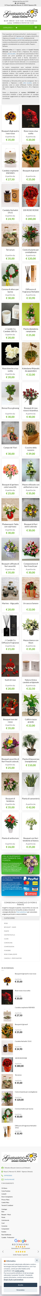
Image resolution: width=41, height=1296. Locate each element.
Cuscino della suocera (31, 448)
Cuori (6, 939)
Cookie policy (5, 1202)
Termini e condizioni (7, 1205)
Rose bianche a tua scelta (10, 369)
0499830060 (8, 1175)
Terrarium (10, 249)
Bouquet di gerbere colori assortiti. (10, 485)
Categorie (9, 918)
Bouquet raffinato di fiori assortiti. (10, 564)
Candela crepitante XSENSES (10, 171)
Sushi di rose (10, 680)
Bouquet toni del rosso (10, 720)
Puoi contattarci (21, 912)
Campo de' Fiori (10, 447)
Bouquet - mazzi (10, 927)
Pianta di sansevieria (31, 798)
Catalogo (7, 28)
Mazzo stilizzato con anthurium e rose (30, 485)
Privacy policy (5, 1199)
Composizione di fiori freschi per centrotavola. (31, 566)
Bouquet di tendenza (10, 799)
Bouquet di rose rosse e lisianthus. (30, 409)
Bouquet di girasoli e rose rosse (10, 132)
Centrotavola (9, 935)
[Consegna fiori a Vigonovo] (20, 13)
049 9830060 (21, 3)
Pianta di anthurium (10, 838)
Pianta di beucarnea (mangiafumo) (30, 760)
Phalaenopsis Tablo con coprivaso (10, 525)
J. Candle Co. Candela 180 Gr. (10, 330)
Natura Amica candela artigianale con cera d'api (31, 682)
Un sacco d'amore (30, 603)
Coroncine (8, 943)
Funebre (7, 950)
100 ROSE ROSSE (31, 210)
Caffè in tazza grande (31, 720)
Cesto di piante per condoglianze (31, 250)
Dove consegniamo (7, 1197)
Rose (6, 923)
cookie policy (19, 1271)
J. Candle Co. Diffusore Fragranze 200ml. (10, 642)
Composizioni (9, 946)
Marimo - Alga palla (10, 603)
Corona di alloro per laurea (10, 290)
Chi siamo (4, 1188)
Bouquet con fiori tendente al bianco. (31, 839)
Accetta (20, 1285)
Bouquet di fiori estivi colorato (30, 525)
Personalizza (20, 1290)
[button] (38, 1251)
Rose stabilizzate (10, 954)
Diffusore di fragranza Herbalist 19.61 (30, 291)
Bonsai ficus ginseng (10, 408)
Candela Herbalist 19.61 (10, 211)
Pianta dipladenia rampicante (30, 330)
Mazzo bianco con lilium (30, 641)
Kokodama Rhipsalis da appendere (30, 369)
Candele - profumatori (13, 958)
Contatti (3, 1194)
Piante (6, 931)
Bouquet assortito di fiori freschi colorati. (10, 760)
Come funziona (5, 1191)
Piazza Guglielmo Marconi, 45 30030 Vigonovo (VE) (21, 5)
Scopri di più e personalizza (13, 1279)
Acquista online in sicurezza (12, 879)
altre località (19, 38)
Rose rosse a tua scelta (31, 132)
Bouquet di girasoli (31, 170)
